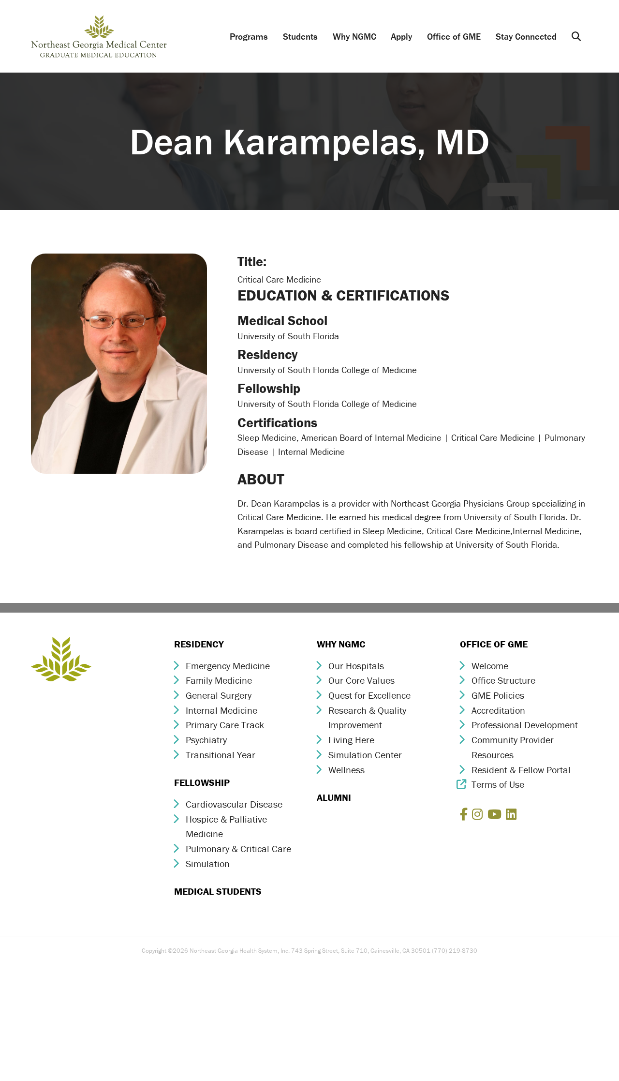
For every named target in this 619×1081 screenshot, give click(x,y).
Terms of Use (498, 784)
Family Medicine (219, 680)
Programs (249, 36)
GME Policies (498, 695)
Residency (198, 644)
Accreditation (498, 710)
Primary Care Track (225, 725)
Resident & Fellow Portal (521, 770)
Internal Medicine (221, 710)
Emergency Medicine (228, 666)
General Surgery (218, 695)
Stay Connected (526, 36)
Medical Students (218, 891)
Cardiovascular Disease (234, 804)
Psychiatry (206, 740)
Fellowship (202, 782)
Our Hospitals (356, 666)
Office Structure (503, 680)
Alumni (334, 797)
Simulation (208, 863)
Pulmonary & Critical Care (238, 848)
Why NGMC (354, 36)
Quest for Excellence (369, 695)
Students (300, 36)
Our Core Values (361, 680)
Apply (401, 36)
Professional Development (525, 725)
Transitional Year (220, 755)
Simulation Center (365, 755)
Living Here (351, 740)
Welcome (490, 666)
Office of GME (454, 36)
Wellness (346, 770)
